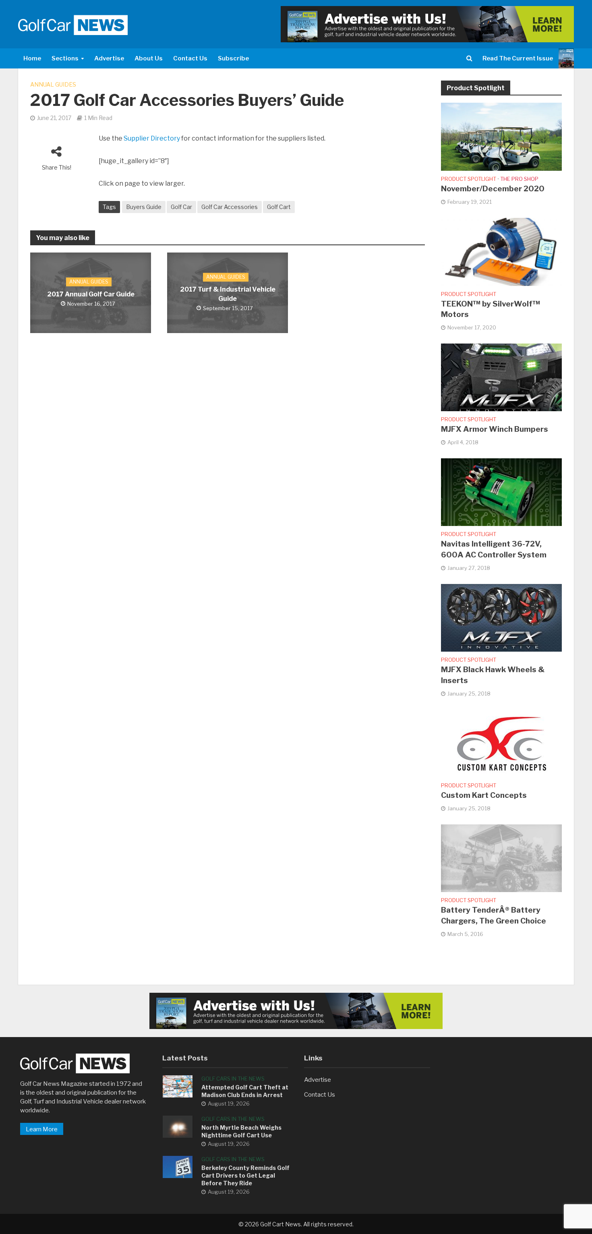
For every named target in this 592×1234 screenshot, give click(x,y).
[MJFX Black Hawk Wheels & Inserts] (501, 617)
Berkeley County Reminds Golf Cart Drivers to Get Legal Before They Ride (245, 1175)
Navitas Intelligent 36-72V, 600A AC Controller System (493, 549)
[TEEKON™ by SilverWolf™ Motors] (501, 251)
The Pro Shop (519, 179)
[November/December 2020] (501, 136)
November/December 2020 (492, 188)
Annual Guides (53, 84)
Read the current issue (517, 58)
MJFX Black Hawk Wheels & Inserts (492, 675)
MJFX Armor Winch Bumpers (494, 429)
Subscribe (233, 58)
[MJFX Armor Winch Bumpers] (501, 377)
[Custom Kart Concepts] (501, 743)
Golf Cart (279, 206)
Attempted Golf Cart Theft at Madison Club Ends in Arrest (244, 1091)
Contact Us (190, 58)
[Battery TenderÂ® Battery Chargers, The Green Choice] (501, 857)
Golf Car (181, 206)
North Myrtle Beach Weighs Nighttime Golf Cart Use (241, 1131)
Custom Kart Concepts (484, 795)
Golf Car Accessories (229, 206)
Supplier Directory (152, 138)
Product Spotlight (468, 179)
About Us (149, 58)
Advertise (109, 58)
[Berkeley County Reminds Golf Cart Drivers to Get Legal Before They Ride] (178, 1166)
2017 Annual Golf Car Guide (91, 294)
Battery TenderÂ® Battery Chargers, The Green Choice (493, 915)
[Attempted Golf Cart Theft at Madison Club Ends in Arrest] (178, 1085)
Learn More (42, 1129)
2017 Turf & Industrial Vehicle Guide (227, 294)
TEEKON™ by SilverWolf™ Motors (490, 309)
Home (32, 58)
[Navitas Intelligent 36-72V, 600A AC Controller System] (501, 491)
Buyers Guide (143, 206)
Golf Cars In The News (233, 1078)
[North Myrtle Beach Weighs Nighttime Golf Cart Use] (178, 1126)
